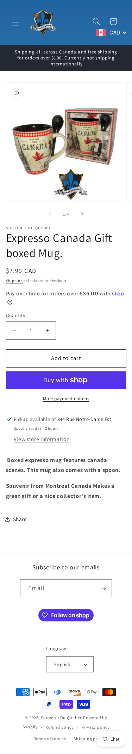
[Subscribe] (103, 588)
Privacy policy (95, 727)
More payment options (66, 399)
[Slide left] (49, 214)
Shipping (14, 280)
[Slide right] (82, 214)
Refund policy (59, 727)
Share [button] (20, 519)
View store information (42, 438)
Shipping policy (90, 738)
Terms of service (50, 738)
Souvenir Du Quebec (61, 717)
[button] (15, 22)
